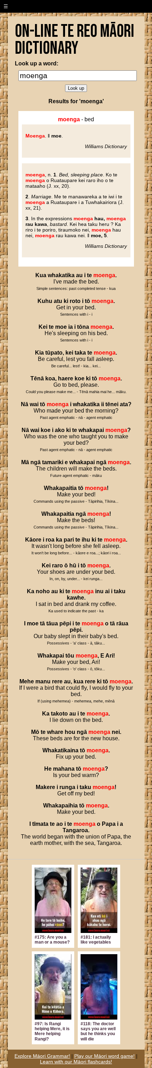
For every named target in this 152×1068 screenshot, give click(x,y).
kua (78, 681)
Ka (30, 591)
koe (79, 378)
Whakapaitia (60, 488)
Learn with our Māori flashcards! (76, 1061)
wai (34, 404)
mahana (64, 769)
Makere (45, 787)
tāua (52, 623)
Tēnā (37, 378)
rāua (122, 623)
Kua (40, 275)
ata (124, 404)
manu (43, 681)
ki (66, 301)
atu (58, 301)
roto (75, 301)
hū (72, 565)
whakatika (61, 275)
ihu (86, 540)
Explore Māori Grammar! (42, 1056)
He (48, 769)
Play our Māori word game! (104, 1056)
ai (107, 591)
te (89, 275)
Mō (35, 732)
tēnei (111, 404)
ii (102, 404)
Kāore (33, 540)
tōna (83, 327)
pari (69, 540)
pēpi (65, 623)
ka (59, 540)
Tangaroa (75, 830)
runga (67, 787)
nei (116, 732)
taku (119, 591)
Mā (25, 462)
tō (87, 301)
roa (50, 540)
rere (57, 681)
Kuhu (44, 301)
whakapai (91, 430)
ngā (35, 462)
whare (55, 732)
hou (70, 732)
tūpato (54, 353)
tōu (69, 656)
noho (43, 591)
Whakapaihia (60, 806)
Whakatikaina (60, 750)
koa (50, 378)
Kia (39, 353)
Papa (109, 824)
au (79, 275)
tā (42, 623)
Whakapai (50, 656)
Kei (43, 327)
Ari (109, 656)
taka (80, 353)
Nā (24, 404)
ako (60, 430)
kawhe (75, 598)
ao (59, 824)
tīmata (40, 824)
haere (65, 378)
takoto (59, 714)
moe (61, 327)
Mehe (26, 681)
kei (69, 353)
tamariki (52, 462)
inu (99, 591)
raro (57, 565)
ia (70, 327)
